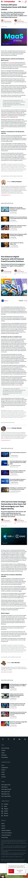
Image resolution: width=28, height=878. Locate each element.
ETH (15, 560)
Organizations (4, 767)
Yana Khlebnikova (14, 245)
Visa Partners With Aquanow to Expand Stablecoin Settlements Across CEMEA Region (18, 462)
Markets (3, 750)
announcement (11, 62)
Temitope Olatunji (7, 271)
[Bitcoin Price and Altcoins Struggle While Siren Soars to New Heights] (5, 724)
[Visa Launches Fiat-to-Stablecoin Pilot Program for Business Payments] (5, 473)
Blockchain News (5, 176)
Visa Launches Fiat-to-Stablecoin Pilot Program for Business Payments (18, 471)
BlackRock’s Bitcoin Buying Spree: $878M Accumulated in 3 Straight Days (18, 235)
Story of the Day (5, 748)
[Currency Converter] (25, 2)
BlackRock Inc (16, 115)
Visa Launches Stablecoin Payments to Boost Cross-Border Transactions (18, 480)
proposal (6, 117)
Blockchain (4, 755)
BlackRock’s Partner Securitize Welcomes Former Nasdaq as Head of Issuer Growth (18, 218)
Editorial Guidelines (6, 830)
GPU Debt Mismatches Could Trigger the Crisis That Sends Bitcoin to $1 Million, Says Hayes (18, 686)
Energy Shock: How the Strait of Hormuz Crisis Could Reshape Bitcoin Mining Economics (18, 714)
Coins (2, 765)
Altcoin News (4, 657)
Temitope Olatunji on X (5, 440)
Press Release (4, 757)
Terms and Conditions (6, 832)
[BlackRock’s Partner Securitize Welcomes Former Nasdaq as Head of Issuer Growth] (5, 219)
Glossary (3, 776)
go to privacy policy (20, 871)
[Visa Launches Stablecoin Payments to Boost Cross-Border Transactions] (5, 481)
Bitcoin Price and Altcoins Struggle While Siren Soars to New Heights (18, 722)
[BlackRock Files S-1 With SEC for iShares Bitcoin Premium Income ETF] (5, 228)
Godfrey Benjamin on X (5, 195)
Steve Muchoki (7, 520)
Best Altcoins (4, 787)
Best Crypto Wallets (6, 796)
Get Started (25, 875)
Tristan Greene (14, 228)
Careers (3, 828)
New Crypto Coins (5, 791)
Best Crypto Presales (6, 789)
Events (3, 772)
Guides (3, 774)
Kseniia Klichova (20, 21)
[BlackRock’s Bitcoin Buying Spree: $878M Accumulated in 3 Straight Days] (5, 236)
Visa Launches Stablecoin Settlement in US (18, 453)
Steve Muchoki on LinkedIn (6, 672)
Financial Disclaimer (6, 835)
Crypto (3, 752)
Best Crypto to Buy (5, 784)
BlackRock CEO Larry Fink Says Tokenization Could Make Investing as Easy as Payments (18, 209)
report (17, 385)
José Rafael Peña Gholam (16, 465)
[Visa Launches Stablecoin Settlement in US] (5, 455)
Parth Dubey (13, 237)
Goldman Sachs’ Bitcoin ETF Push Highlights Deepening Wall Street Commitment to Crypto (17, 695)
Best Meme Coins (5, 794)
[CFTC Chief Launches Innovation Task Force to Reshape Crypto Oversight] (5, 706)
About (2, 823)
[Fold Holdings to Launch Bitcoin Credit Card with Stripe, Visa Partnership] (5, 490)
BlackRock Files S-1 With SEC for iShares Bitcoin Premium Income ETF (18, 226)
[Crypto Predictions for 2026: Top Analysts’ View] (5, 245)
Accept (11, 871)
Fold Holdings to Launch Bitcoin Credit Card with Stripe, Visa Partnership (18, 488)
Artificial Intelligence (6, 422)
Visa (2, 307)
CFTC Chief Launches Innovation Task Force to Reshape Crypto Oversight (17, 704)
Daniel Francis (14, 212)
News (21, 176)
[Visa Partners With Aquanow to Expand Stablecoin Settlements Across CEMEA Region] (5, 463)
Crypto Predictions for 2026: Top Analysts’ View (16, 243)
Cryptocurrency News (15, 176)
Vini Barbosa (13, 220)
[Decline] (25, 864)
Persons (3, 769)
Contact (3, 825)
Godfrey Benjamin (7, 21)
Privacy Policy (4, 837)
